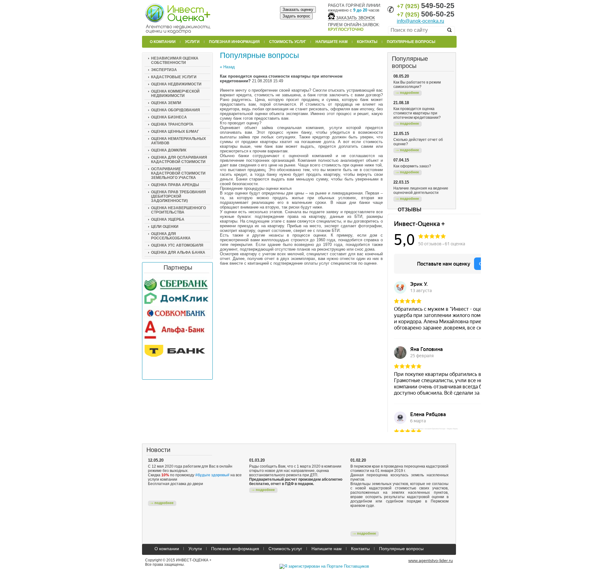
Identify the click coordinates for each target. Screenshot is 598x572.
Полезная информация (234, 42)
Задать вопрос (296, 16)
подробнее (409, 92)
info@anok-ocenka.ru (420, 21)
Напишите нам (332, 42)
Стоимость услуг (287, 42)
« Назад (227, 67)
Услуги (192, 42)
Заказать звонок (355, 18)
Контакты (367, 42)
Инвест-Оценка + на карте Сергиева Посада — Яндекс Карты (434, 429)
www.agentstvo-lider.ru (430, 560)
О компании (163, 42)
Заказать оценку (297, 9)
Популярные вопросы (411, 42)
